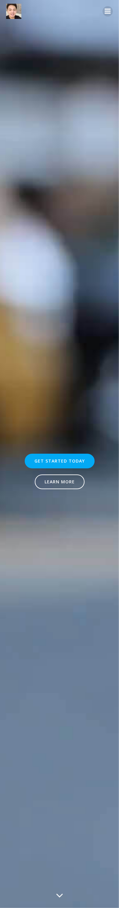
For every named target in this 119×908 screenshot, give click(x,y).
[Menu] (108, 11)
